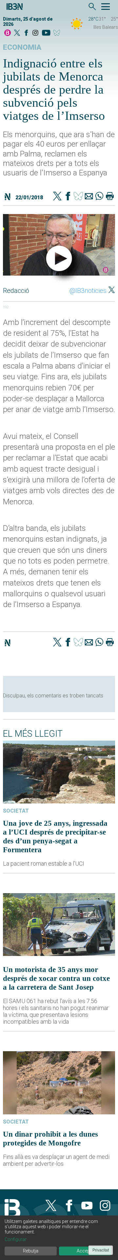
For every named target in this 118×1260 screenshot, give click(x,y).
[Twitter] (57, 196)
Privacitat (100, 1250)
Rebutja (30, 1250)
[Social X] (17, 33)
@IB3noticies (88, 291)
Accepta (85, 1250)
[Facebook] (26, 33)
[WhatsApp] (99, 196)
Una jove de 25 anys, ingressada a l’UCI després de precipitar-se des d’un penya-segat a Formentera (55, 836)
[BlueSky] (57, 33)
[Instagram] (35, 33)
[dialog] (59, 1237)
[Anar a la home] (7, 33)
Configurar (16, 1239)
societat (16, 811)
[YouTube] (46, 33)
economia (22, 47)
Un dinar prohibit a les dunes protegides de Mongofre (50, 1138)
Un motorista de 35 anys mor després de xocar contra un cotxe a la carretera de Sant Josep (56, 978)
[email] (88, 196)
